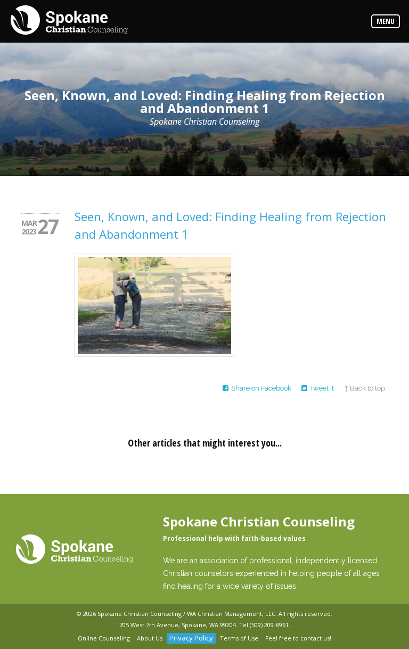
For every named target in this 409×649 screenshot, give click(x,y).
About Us (149, 638)
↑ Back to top (364, 388)
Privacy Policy (191, 638)
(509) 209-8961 (269, 625)
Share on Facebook (261, 388)
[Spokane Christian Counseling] (69, 20)
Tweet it (322, 388)
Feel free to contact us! (298, 638)
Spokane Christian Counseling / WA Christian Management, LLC (186, 614)
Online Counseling (104, 638)
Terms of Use (239, 638)
